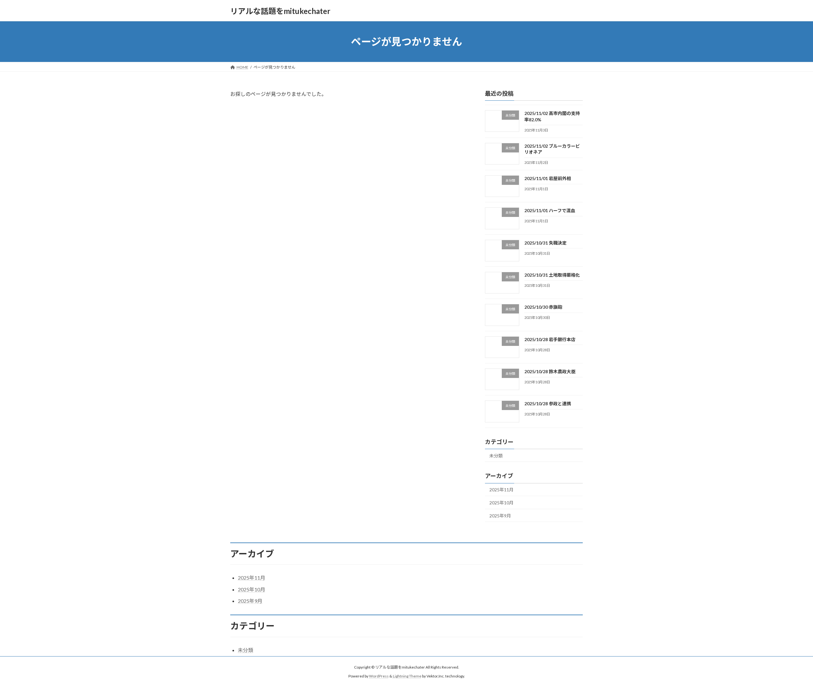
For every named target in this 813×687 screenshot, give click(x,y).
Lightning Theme (407, 676)
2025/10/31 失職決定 (545, 243)
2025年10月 (501, 502)
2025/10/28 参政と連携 (547, 403)
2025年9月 (500, 515)
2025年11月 (501, 490)
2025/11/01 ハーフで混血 (549, 210)
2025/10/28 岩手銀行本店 (549, 339)
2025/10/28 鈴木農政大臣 (549, 371)
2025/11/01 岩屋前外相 (547, 178)
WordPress (379, 676)
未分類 (496, 455)
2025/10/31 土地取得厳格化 (552, 275)
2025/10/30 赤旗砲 (543, 307)
